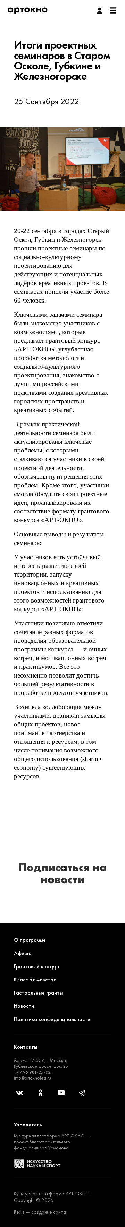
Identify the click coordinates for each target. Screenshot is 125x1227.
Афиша (23, 953)
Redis (19, 1212)
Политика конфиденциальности (52, 1019)
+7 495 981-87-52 (32, 1072)
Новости (24, 1005)
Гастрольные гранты (38, 992)
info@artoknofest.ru (32, 1078)
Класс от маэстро (35, 979)
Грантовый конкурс (37, 966)
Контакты (26, 1046)
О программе (30, 940)
